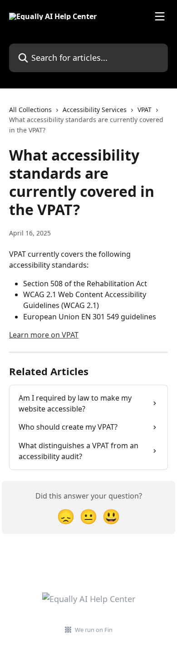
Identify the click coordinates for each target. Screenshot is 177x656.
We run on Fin (94, 630)
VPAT (145, 109)
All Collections (30, 109)
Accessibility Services (95, 109)
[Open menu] (160, 16)
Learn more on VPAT (44, 335)
